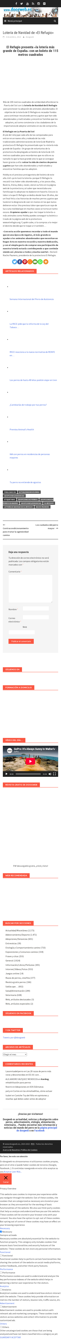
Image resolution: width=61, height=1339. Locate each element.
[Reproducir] (6, 774)
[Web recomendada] (30, 898)
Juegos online (12, 973)
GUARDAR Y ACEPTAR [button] (10, 1337)
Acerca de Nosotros (11, 1150)
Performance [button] (6, 1269)
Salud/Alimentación (15, 990)
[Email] (35, 261)
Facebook (39, 1130)
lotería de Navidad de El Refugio (18, 507)
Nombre (13, 609)
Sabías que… (12, 986)
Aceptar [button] (7, 1171)
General (9, 960)
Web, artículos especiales (18, 1003)
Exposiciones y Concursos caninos (22, 951)
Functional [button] (5, 1252)
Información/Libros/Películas (20, 965)
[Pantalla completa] (54, 774)
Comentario (15, 571)
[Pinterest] (24, 261)
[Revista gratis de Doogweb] (30, 827)
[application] (30, 761)
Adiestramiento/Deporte (18, 934)
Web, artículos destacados (18, 999)
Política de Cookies (29, 1150)
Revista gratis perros (16, 982)
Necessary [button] (5, 1228)
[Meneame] (29, 261)
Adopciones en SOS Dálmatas (29, 1086)
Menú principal (15, 20)
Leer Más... (17, 1171)
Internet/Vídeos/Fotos (17, 969)
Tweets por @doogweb (14, 1037)
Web (25, 626)
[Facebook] (19, 261)
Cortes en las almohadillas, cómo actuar (32, 1091)
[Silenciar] (50, 774)
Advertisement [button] (7, 1303)
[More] (46, 261)
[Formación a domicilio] (30, 712)
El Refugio (49, 503)
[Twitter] (14, 261)
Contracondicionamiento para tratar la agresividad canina (16, 531)
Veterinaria (11, 995)
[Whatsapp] (40, 261)
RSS (32, 1144)
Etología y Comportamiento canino (23, 947)
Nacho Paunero (42, 507)
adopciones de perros (27, 499)
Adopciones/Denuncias (14, 496)
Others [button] (3, 1323)
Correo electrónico (15, 620)
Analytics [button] (4, 1286)
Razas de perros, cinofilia (18, 977)
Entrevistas (11, 943)
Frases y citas (12, 956)
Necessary (7, 1231)
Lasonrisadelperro (14, 1071)
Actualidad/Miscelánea (29, 492)
